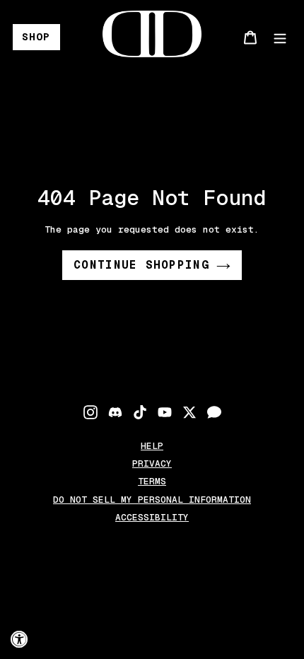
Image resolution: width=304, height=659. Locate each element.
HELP (152, 446)
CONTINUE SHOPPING (141, 264)
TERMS (152, 481)
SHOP (36, 36)
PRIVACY (152, 463)
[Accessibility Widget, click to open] (19, 639)
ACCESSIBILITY (152, 517)
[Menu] (280, 37)
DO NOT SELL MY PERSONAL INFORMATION (152, 499)
